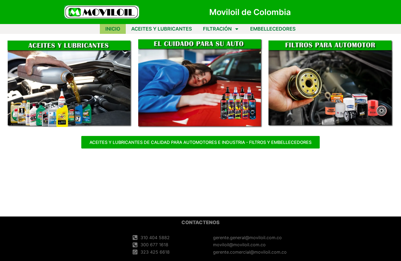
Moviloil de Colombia (250, 12)
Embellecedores (273, 29)
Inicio (112, 29)
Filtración (217, 29)
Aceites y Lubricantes (161, 29)
